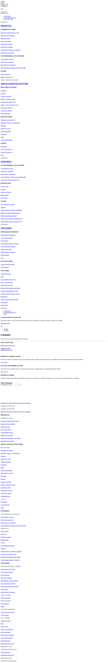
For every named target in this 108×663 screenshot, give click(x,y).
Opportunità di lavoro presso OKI (10, 586)
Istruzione (3, 125)
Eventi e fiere (4, 626)
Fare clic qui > (4, 362)
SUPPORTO (6, 161)
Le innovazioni (5, 267)
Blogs (2, 276)
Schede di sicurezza (6, 192)
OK (2, 326)
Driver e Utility (5, 186)
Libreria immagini (5, 632)
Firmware (3, 189)
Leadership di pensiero (7, 285)
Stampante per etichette (7, 120)
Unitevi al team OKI (6, 249)
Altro (2, 258)
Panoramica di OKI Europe (8, 235)
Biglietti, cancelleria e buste (8, 99)
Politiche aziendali (5, 598)
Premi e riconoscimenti (7, 282)
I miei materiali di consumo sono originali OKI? (13, 68)
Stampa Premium (5, 152)
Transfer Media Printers (7, 432)
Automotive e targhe (6, 110)
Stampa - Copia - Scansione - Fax (10, 105)
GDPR (2, 606)
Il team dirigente (5, 575)
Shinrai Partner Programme (8, 252)
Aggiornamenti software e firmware (10, 221)
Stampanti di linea (5, 38)
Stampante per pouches (7, 102)
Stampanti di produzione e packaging (10, 50)
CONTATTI (7, 16)
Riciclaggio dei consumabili (8, 65)
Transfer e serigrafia (6, 96)
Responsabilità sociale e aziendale (10, 243)
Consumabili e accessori (7, 59)
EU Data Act (4, 198)
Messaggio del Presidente (7, 635)
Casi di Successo (5, 149)
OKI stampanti (6, 383)
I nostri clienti (4, 240)
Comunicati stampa (6, 274)
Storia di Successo (5, 77)
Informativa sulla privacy (7, 643)
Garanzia (3, 207)
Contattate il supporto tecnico (8, 554)
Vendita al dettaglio (6, 131)
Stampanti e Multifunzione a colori (10, 32)
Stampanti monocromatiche (8, 35)
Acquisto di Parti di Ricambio (8, 180)
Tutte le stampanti (5, 74)
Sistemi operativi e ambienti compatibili (11, 210)
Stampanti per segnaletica (7, 52)
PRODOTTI (6, 26)
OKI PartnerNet (5, 255)
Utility (2, 155)
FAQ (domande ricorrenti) (8, 204)
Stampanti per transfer (6, 44)
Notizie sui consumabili (7, 62)
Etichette (3, 93)
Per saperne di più (5, 323)
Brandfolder (4, 146)
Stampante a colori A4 (6, 108)
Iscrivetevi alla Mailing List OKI (9, 291)
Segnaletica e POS (6, 487)
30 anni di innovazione (7, 238)
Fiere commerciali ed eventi (8, 279)
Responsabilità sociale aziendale (9, 580)
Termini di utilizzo (5, 641)
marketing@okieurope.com (8, 345)
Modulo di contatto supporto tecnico (10, 213)
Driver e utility (4, 531)
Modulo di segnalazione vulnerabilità (10, 218)
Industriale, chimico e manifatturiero (10, 123)
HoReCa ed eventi (6, 128)
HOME (6, 329)
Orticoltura (3, 134)
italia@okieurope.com (6, 350)
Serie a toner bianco (6, 41)
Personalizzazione (5, 113)
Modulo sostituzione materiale (9, 216)
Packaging (3, 90)
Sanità (2, 137)
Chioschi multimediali (6, 140)
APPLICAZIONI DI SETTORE (14, 84)
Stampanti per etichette (7, 47)
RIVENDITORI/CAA (10, 18)
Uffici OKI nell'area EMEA (8, 246)
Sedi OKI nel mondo (6, 578)
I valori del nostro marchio (8, 264)
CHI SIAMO (6, 228)
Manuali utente (5, 195)
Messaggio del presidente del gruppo (10, 288)
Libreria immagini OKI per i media (10, 294)
